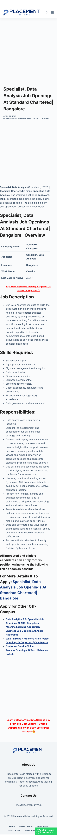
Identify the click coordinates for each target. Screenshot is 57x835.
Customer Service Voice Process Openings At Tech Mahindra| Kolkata (27, 650)
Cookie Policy (30, 830)
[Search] (47, 12)
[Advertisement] (28, 47)
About (12, 826)
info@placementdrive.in (28, 804)
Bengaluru (11, 118)
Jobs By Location (40, 118)
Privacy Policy (26, 826)
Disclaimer (42, 826)
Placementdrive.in (15, 773)
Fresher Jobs (24, 118)
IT (4, 118)
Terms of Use (13, 830)
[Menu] (52, 12)
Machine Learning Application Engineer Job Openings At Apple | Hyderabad (25, 630)
